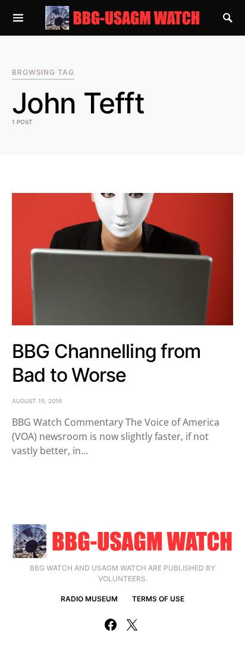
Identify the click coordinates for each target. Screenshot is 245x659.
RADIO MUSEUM (89, 598)
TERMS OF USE (158, 598)
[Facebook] (111, 625)
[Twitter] (132, 625)
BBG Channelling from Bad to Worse (106, 363)
